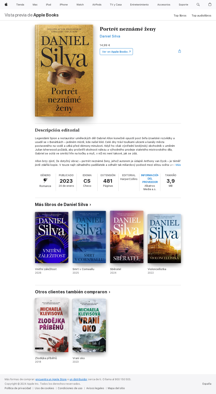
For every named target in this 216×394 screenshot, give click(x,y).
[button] (198, 4)
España (206, 383)
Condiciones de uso (70, 388)
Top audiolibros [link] (201, 15)
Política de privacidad (18, 388)
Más (178, 164)
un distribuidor (78, 379)
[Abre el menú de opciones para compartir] (179, 51)
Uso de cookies (44, 388)
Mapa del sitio (116, 388)
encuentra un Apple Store (51, 379)
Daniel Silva (110, 36)
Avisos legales (95, 388)
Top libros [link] (180, 15)
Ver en (115, 51)
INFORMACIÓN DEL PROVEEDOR (150, 179)
